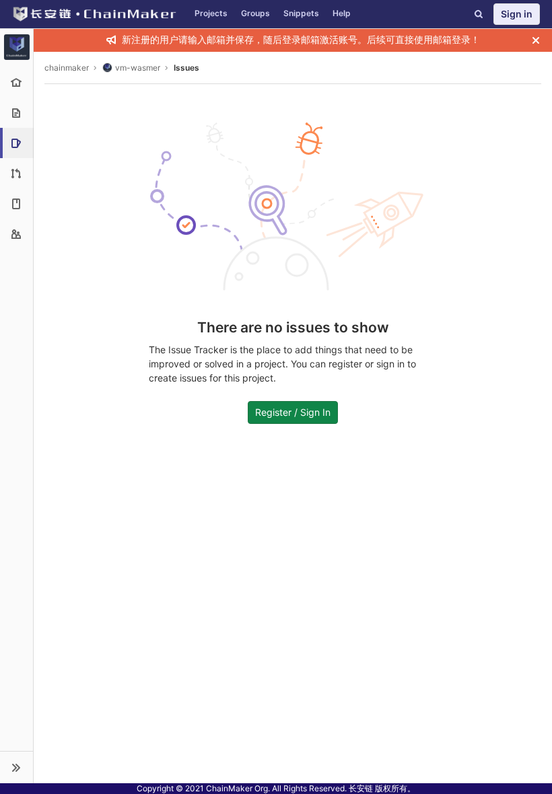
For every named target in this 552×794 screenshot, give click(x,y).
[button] (16, 767)
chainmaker (66, 68)
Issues (186, 68)
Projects (211, 13)
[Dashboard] (93, 14)
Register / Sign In (293, 412)
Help (342, 13)
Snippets (301, 13)
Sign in (516, 14)
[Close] (536, 40)
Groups (255, 13)
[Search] (478, 14)
